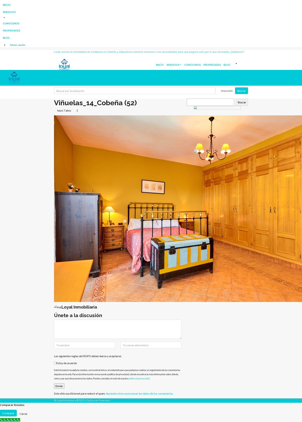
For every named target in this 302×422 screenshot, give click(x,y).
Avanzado (226, 90)
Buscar (241, 90)
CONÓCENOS (11, 23)
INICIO (7, 4)
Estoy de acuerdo (66, 363)
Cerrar (23, 413)
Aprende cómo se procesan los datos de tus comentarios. (139, 393)
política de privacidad (139, 378)
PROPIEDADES (11, 30)
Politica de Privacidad (98, 400)
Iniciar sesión (17, 44)
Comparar (8, 413)
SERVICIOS (9, 11)
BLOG (6, 37)
